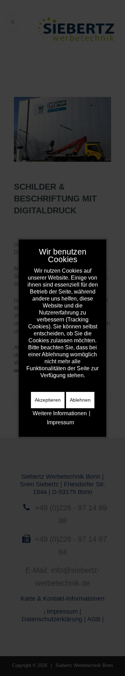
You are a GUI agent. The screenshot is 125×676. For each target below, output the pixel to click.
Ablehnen (80, 400)
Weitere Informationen (60, 413)
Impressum (60, 422)
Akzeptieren (48, 400)
